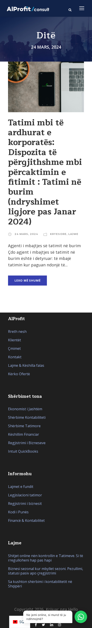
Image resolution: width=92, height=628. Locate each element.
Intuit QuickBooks (23, 451)
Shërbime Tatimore (24, 425)
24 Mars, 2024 (26, 234)
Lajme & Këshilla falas (26, 365)
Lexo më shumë (27, 280)
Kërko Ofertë (19, 373)
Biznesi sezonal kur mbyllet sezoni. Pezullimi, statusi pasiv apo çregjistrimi (45, 571)
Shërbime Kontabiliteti (27, 417)
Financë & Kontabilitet (26, 520)
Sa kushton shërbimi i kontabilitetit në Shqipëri (40, 584)
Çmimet (14, 348)
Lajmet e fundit (20, 486)
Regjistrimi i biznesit (25, 503)
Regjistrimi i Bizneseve (27, 442)
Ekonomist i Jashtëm (25, 408)
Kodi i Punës (18, 512)
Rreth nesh (17, 331)
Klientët (14, 340)
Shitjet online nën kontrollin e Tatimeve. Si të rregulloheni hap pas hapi (45, 558)
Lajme (73, 234)
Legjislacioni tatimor (25, 495)
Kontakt (14, 356)
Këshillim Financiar (23, 434)
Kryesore (58, 234)
